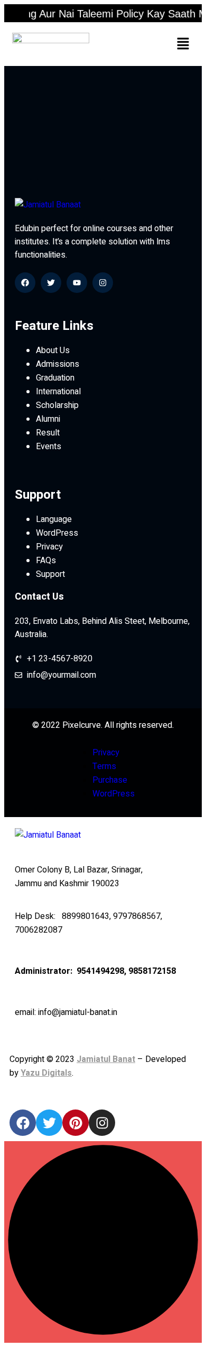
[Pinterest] (75, 1122)
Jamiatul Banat (106, 1059)
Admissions (57, 364)
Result (48, 432)
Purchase (109, 780)
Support (50, 574)
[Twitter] (51, 282)
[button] (183, 44)
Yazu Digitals (46, 1073)
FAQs (46, 560)
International (58, 391)
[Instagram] (102, 282)
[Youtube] (77, 282)
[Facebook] (25, 282)
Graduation (55, 378)
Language (54, 519)
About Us (53, 350)
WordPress (57, 533)
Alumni (48, 419)
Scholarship (57, 405)
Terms (104, 766)
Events (48, 446)
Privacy (49, 546)
